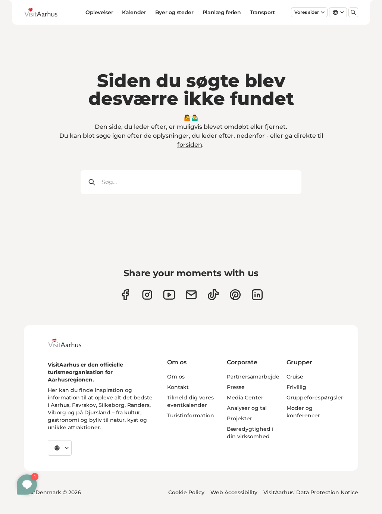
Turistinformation (190, 415)
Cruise (294, 376)
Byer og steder (174, 12)
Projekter (239, 418)
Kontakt (178, 387)
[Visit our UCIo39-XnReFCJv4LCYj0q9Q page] (169, 294)
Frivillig (296, 387)
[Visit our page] (147, 294)
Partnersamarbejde (253, 376)
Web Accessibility (233, 492)
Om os (176, 376)
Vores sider (306, 12)
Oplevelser (99, 12)
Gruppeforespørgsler (314, 397)
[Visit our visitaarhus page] (125, 294)
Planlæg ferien (222, 12)
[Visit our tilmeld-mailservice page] (191, 294)
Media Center (245, 397)
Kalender (134, 12)
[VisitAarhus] (70, 343)
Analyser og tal (247, 408)
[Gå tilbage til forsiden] (46, 12)
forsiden (189, 144)
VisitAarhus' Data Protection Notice (310, 492)
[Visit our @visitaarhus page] (213, 294)
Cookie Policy (186, 492)
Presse (236, 387)
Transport (262, 12)
